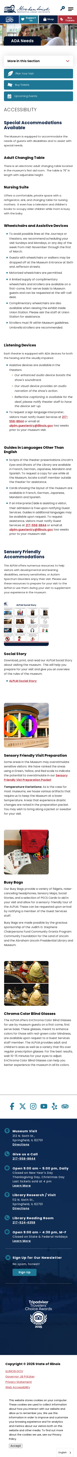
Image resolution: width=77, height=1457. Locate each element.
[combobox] (65, 1452)
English (63, 1452)
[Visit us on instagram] (33, 1106)
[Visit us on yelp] (54, 1106)
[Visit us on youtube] (43, 1106)
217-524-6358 (24, 1222)
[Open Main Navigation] (70, 9)
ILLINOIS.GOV (14, 1371)
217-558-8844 (36, 525)
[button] (62, 8)
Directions (21, 1144)
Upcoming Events (25, 96)
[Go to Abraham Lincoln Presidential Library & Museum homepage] (27, 8)
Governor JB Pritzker (20, 1377)
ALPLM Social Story (23, 681)
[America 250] (9, 19)
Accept (15, 1446)
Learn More (22, 1186)
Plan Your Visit (25, 73)
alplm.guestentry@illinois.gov (31, 426)
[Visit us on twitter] (22, 1106)
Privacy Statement (18, 1382)
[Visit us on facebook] (12, 1106)
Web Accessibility (17, 1387)
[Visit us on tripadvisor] (65, 1106)
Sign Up (24, 1272)
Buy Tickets (22, 84)
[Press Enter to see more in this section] (38, 60)
